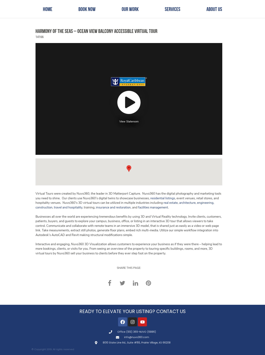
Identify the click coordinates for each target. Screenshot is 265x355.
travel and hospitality (68, 207)
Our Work (130, 9)
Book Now (87, 9)
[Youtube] (142, 321)
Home (47, 9)
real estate (171, 203)
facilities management (153, 207)
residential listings (162, 198)
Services (172, 9)
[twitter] (122, 283)
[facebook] (109, 283)
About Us (214, 9)
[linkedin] (135, 283)
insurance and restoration (113, 207)
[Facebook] (122, 321)
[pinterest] (148, 283)
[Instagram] (132, 321)
